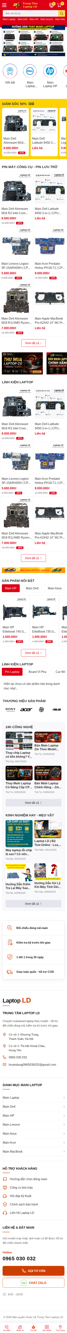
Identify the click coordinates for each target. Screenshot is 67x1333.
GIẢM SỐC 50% (14, 104)
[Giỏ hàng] (59, 5)
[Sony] (10, 709)
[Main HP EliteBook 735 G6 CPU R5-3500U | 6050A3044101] (44, 610)
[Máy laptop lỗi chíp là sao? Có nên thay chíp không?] (19, 833)
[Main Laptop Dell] (30, 71)
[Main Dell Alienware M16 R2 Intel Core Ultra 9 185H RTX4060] (15, 121)
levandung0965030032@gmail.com (32, 1064)
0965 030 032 (18, 1057)
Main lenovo (47, 19)
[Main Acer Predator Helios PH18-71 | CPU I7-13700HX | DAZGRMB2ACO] (50, 243)
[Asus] (57, 709)
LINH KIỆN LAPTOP (17, 382)
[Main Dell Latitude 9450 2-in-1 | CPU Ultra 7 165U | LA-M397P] (44, 121)
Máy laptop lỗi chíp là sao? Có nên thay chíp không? (19, 852)
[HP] (41, 709)
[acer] (26, 709)
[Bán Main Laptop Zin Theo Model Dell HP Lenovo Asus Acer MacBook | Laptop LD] (47, 737)
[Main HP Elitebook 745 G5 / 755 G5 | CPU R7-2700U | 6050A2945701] (15, 610)
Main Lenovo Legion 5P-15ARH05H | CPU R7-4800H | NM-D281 (15, 268)
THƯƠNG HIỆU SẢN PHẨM (24, 701)
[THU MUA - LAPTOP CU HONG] (22, 363)
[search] (61, 13)
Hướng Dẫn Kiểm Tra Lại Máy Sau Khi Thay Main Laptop (18, 886)
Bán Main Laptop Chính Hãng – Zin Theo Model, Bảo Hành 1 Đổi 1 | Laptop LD (46, 785)
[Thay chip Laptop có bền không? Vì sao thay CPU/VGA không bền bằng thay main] (19, 741)
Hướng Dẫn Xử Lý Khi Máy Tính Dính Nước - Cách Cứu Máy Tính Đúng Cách (47, 885)
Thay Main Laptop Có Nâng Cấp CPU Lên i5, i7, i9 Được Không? (19, 785)
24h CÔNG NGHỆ (19, 727)
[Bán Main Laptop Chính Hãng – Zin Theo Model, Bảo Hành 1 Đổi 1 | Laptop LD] (47, 773)
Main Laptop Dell (30, 84)
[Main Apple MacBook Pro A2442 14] (50, 298)
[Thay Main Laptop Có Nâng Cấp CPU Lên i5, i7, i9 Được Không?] (19, 773)
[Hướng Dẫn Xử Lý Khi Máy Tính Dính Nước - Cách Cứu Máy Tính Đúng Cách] (47, 871)
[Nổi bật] (10, 71)
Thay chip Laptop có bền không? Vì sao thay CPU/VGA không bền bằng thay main (19, 755)
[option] (33, 40)
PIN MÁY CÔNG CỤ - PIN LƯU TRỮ (30, 167)
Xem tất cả (32, 343)
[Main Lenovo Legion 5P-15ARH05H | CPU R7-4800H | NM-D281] (16, 243)
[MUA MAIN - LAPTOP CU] (33, 570)
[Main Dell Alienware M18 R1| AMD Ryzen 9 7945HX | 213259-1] (16, 298)
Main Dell (22, 19)
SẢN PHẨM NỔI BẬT (18, 580)
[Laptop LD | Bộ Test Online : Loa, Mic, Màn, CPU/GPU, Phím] (47, 829)
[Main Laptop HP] (50, 71)
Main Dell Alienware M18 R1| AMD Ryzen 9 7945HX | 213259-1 (16, 323)
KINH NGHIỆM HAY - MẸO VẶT (30, 815)
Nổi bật (10, 82)
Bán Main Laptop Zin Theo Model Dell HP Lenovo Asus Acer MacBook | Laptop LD (47, 747)
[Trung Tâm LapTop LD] (28, 5)
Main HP (34, 19)
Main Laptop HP (50, 84)
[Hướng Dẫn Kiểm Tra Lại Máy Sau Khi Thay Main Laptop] (19, 872)
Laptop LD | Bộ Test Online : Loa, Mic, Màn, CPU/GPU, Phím (46, 843)
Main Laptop (9, 19)
